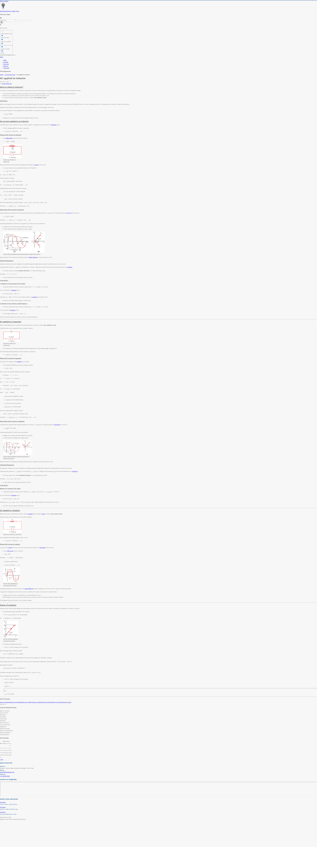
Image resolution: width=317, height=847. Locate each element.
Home (1, 74)
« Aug (1, 759)
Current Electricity (10, 74)
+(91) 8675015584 (5, 776)
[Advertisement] (158, 41)
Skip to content (4, 1)
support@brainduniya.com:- (7, 772)
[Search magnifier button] (1, 22)
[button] (158, 711)
